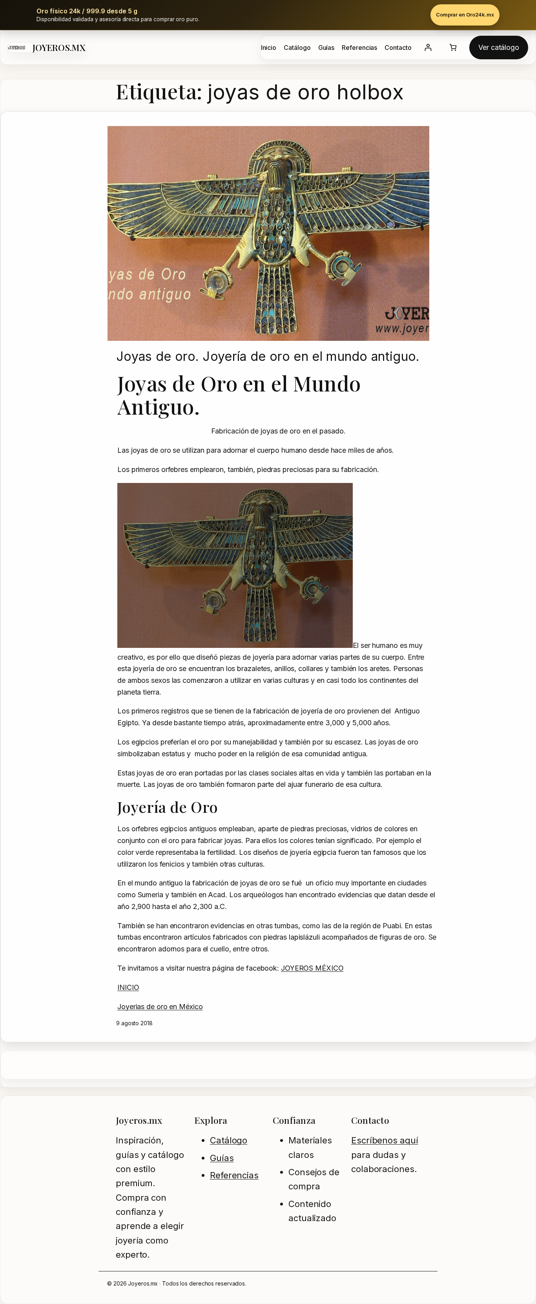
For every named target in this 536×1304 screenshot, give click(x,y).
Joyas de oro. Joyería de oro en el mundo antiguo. (268, 356)
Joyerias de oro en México (160, 1006)
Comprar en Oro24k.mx (465, 14)
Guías (222, 1158)
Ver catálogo (498, 47)
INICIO (128, 987)
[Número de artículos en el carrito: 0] (453, 47)
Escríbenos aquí (384, 1140)
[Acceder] (428, 47)
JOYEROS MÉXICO (312, 968)
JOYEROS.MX (59, 47)
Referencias (234, 1175)
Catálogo (228, 1140)
